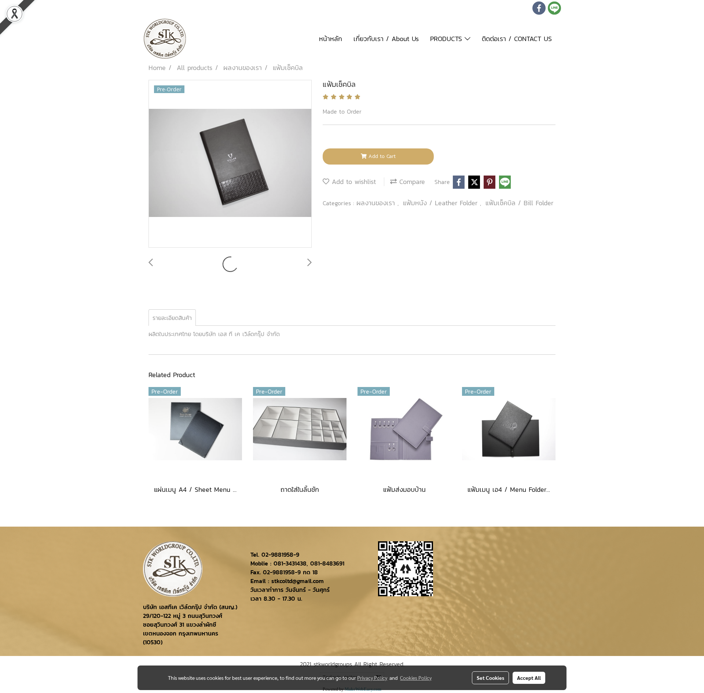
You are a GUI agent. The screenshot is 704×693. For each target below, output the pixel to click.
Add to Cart (381, 156)
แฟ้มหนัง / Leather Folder (441, 203)
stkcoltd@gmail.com (297, 580)
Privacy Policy (372, 677)
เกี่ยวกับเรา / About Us (386, 39)
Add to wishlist (352, 182)
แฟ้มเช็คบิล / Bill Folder (519, 203)
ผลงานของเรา (376, 203)
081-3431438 (290, 563)
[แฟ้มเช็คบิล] (230, 164)
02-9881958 (277, 554)
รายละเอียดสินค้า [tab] (172, 317)
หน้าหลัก (330, 39)
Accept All (529, 677)
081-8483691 (327, 563)
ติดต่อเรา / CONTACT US (517, 39)
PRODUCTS (447, 39)
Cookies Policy (416, 677)
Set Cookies (490, 677)
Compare (411, 182)
